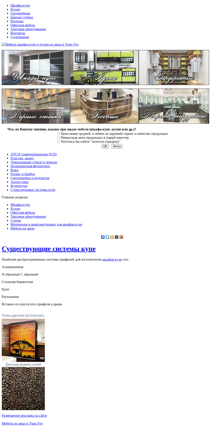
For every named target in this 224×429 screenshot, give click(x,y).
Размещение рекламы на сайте (24, 415)
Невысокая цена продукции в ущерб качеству (95, 137)
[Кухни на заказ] (104, 84)
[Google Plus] (121, 237)
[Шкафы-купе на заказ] (36, 84)
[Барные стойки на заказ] (36, 122)
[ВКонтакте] (103, 237)
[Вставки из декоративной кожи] (23, 409)
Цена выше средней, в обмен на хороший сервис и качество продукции (114, 133)
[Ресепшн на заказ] (104, 122)
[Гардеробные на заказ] (174, 84)
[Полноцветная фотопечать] (23, 361)
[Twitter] (107, 237)
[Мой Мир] (116, 237)
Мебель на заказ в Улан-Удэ (22, 423)
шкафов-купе (112, 259)
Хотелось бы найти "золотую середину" (91, 141)
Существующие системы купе (49, 249)
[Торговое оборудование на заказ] (174, 122)
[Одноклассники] (112, 237)
